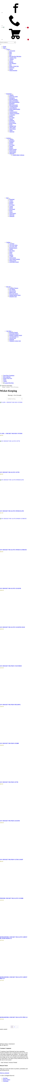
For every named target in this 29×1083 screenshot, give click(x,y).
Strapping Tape (13, 296)
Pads (10, 64)
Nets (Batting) (12, 63)
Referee (11, 148)
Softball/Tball (12, 126)
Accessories (12, 50)
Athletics (11, 95)
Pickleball (11, 120)
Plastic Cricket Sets (14, 66)
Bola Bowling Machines (15, 56)
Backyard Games (13, 96)
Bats (10, 55)
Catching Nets (12, 57)
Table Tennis (12, 127)
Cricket (8, 49)
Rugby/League (13, 149)
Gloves (11, 60)
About (4, 379)
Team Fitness (12, 129)
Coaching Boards (13, 106)
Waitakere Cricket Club (15, 341)
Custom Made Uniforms (18, 155)
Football (11, 110)
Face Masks (12, 289)
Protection (11, 67)
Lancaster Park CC (14, 336)
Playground (12, 122)
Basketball (11, 103)
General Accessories (14, 113)
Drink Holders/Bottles (14, 109)
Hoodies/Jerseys (13, 248)
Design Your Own (7, 378)
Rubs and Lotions (13, 293)
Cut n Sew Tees (13, 246)
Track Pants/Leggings (14, 259)
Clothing (11, 59)
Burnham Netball (13, 332)
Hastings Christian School (15, 335)
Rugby (11, 124)
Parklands (11, 339)
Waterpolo (11, 216)
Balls (10, 53)
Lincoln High (12, 338)
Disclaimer (5, 1081)
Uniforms (8, 138)
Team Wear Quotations (8, 375)
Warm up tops (12, 260)
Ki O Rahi (11, 117)
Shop (4, 48)
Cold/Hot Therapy (13, 288)
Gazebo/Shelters (13, 112)
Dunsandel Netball (13, 334)
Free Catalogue (7, 377)
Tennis (11, 130)
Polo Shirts (12, 250)
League (11, 206)
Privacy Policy (6, 1079)
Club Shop (8, 331)
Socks (10, 253)
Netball (11, 119)
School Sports (12, 150)
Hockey (11, 116)
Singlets (11, 255)
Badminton (12, 98)
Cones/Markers (13, 107)
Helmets (11, 62)
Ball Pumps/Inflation (14, 102)
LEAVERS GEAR (14, 262)
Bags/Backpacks (13, 99)
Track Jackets (12, 257)
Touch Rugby (12, 152)
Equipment (9, 93)
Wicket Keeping (13, 70)
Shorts (10, 252)
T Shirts (11, 256)
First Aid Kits (12, 291)
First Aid (8, 286)
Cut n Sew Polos (13, 245)
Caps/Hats (11, 243)
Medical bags (12, 292)
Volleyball (11, 131)
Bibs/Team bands (13, 105)
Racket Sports (12, 123)
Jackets (11, 249)
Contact (5, 381)
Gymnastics (12, 114)
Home (4, 46)
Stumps (11, 69)
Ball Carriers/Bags (13, 100)
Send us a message (4, 1073)
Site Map (5, 1078)
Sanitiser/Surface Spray (15, 295)
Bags (10, 52)
